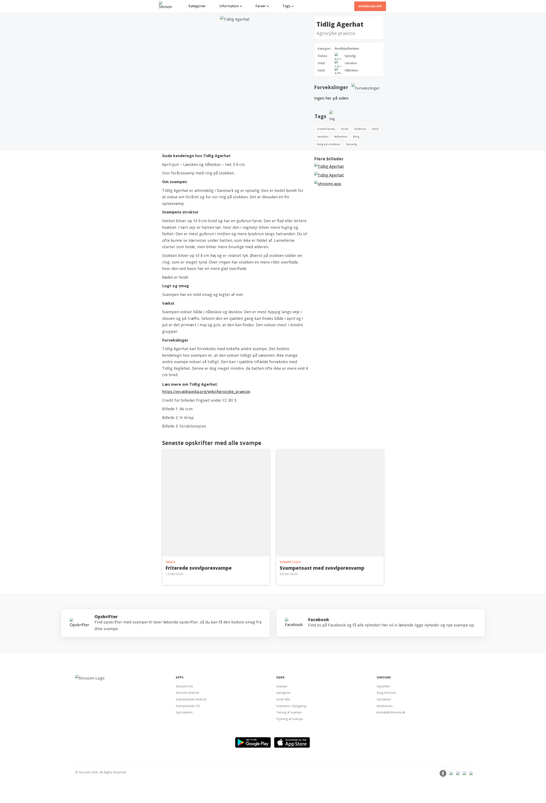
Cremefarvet (326, 129)
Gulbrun (360, 129)
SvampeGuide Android (191, 699)
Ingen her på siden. (331, 98)
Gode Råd (283, 699)
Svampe (281, 686)
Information (229, 6)
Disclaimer (384, 699)
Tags (286, 6)
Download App (370, 6)
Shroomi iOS (184, 686)
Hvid (375, 129)
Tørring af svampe (289, 712)
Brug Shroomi (386, 693)
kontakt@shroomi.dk (391, 712)
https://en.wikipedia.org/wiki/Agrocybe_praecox (206, 391)
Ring (356, 136)
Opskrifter (383, 686)
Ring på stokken (328, 144)
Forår (345, 129)
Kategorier (197, 6)
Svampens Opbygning (291, 706)
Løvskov (322, 136)
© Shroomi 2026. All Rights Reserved (100, 772)
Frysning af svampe (289, 719)
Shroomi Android (187, 693)
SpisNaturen (184, 712)
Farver (261, 6)
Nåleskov (340, 136)
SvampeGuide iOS (188, 706)
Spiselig (351, 144)
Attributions (385, 706)
